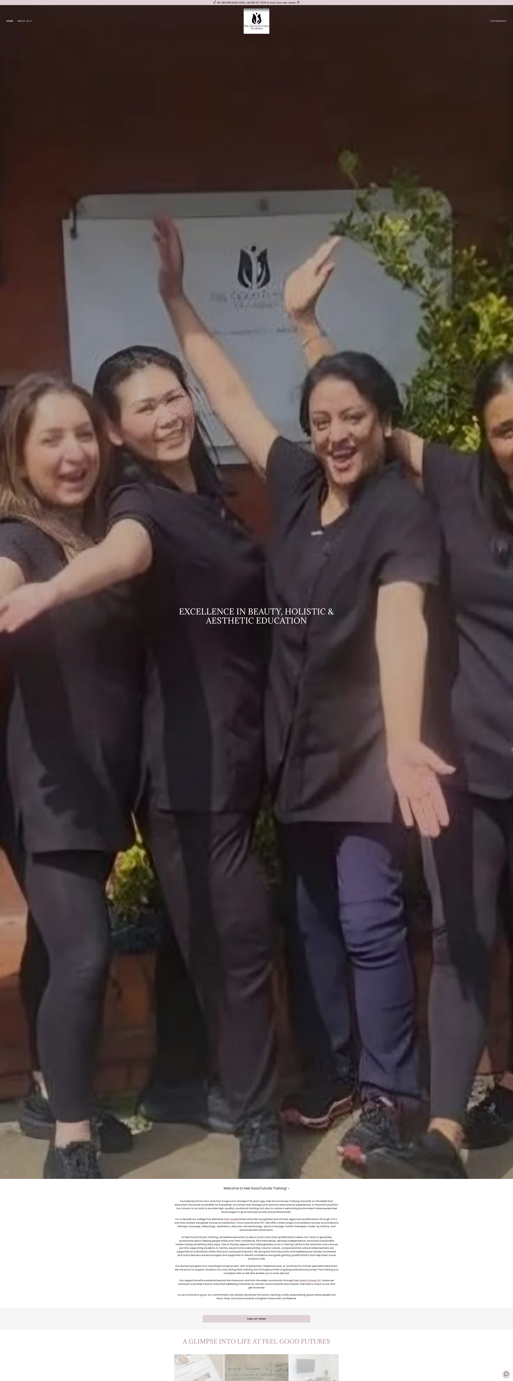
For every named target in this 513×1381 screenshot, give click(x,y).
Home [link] (9, 21)
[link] (256, 20)
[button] (25, 21)
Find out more (256, 1318)
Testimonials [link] (498, 21)
